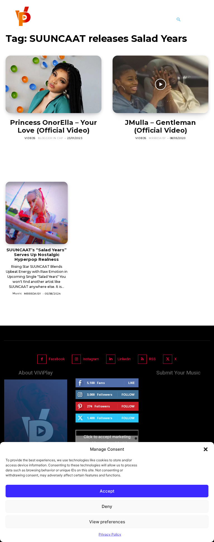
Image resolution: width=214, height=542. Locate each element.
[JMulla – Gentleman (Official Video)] (160, 84)
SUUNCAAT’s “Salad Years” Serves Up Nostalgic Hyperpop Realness (36, 254)
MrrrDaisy (157, 138)
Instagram (91, 359)
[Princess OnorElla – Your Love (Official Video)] (53, 84)
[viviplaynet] (22, 19)
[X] (167, 359)
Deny (107, 506)
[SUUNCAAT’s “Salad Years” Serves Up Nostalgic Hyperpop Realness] (37, 213)
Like (131, 383)
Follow (128, 394)
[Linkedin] (110, 359)
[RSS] (142, 359)
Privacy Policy (110, 534)
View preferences (107, 521)
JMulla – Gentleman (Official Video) (160, 126)
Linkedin (124, 359)
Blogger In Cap (50, 138)
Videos (30, 138)
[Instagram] (76, 359)
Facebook (57, 359)
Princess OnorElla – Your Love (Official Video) (53, 126)
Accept (107, 491)
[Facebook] (42, 359)
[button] (205, 449)
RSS (152, 359)
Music (17, 293)
